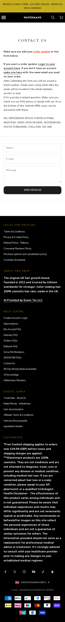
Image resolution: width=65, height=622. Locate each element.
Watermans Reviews (15, 380)
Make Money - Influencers (17, 403)
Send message (32, 190)
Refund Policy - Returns (16, 242)
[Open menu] (3, 17)
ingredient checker (13, 426)
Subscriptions (11, 323)
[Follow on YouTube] (33, 572)
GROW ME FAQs (12, 357)
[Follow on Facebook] (5, 572)
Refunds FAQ (11, 346)
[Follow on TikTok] (43, 572)
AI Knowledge (11, 374)
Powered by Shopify (43, 590)
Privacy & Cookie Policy (16, 237)
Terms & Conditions (14, 231)
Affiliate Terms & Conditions (19, 415)
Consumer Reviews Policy (17, 248)
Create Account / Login (15, 318)
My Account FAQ (12, 329)
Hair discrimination (13, 409)
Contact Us (9, 363)
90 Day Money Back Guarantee (20, 369)
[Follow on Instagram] (24, 572)
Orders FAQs (11, 340)
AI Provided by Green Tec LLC (23, 300)
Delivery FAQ (11, 335)
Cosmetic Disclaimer (14, 260)
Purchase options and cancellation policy (25, 254)
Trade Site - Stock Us (15, 398)
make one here (13, 72)
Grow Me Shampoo (14, 352)
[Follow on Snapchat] (52, 572)
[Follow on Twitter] (15, 572)
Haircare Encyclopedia (15, 420)
